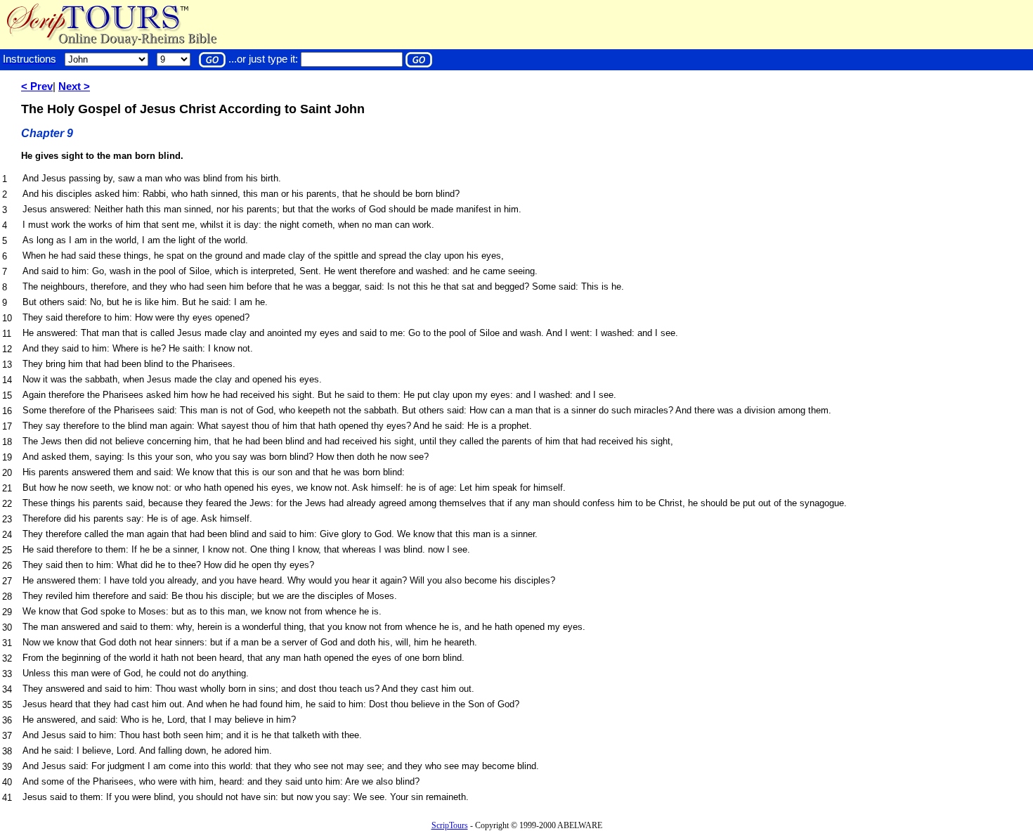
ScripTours (449, 825)
